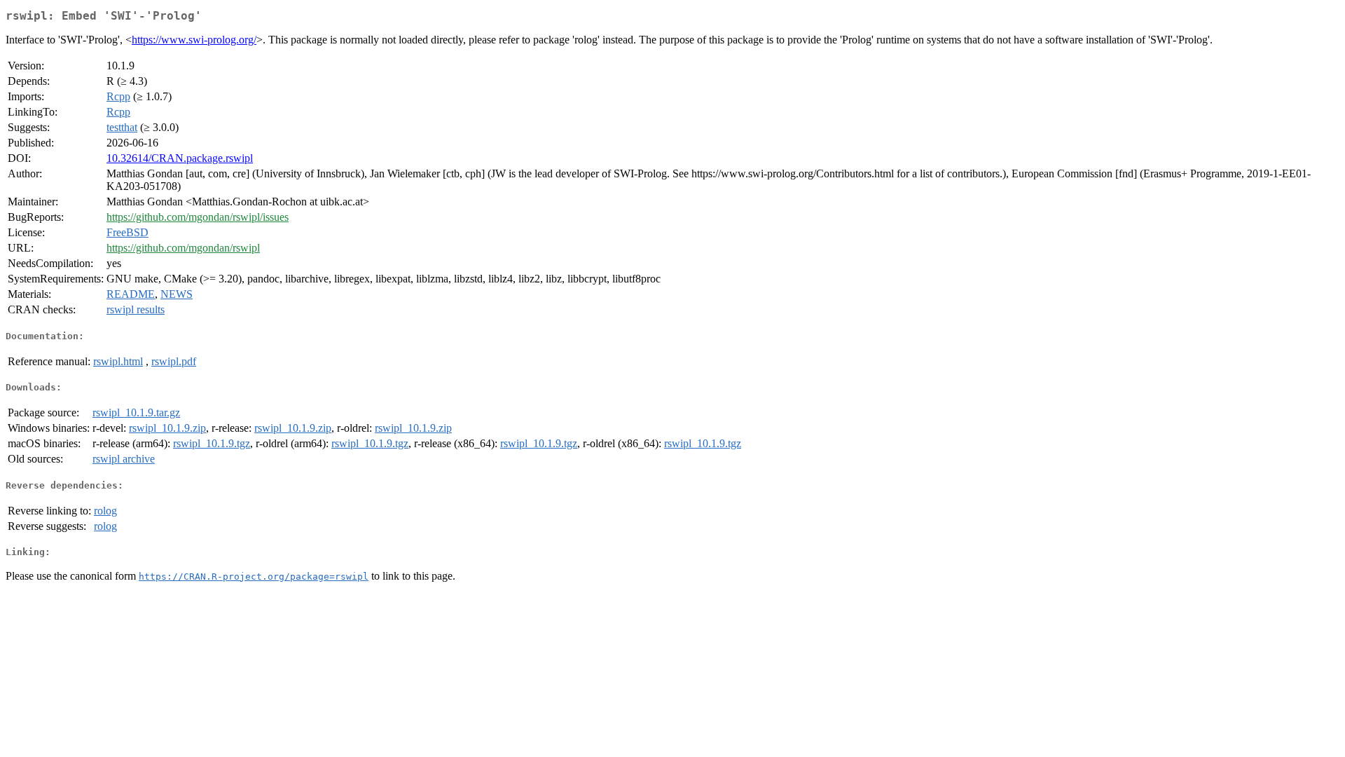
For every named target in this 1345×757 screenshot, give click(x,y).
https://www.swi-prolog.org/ (194, 40)
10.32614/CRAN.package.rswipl (179, 158)
